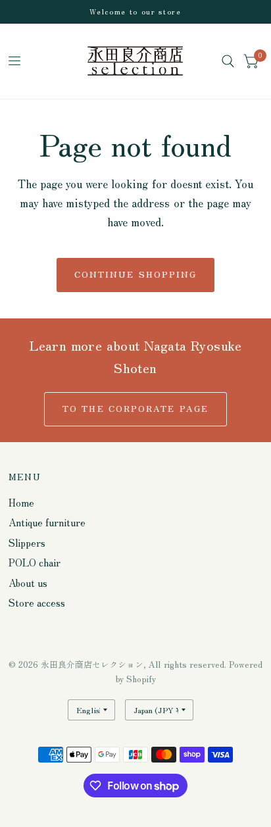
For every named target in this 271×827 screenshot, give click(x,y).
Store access (37, 602)
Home (21, 502)
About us (28, 582)
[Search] (228, 61)
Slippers (27, 542)
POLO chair (35, 562)
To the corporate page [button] (135, 408)
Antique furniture (47, 522)
